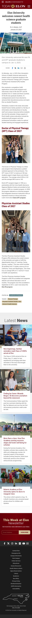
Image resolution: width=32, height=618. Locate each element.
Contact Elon (16, 550)
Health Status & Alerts (16, 568)
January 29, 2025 (16, 29)
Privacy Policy (16, 581)
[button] (3, 2)
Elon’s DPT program (19, 198)
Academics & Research (16, 295)
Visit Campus (16, 558)
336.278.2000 (16, 608)
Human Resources (16, 566)
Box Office (16, 578)
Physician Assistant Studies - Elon (11, 301)
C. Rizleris (15, 27)
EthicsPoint (16, 563)
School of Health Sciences (9, 304)
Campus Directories (16, 556)
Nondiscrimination (16, 583)
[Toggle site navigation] (28, 6)
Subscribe (24, 532)
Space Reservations (16, 571)
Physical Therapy (13, 299)
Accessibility (16, 588)
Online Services (16, 561)
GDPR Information (16, 586)
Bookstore (16, 576)
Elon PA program (7, 287)
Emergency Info (16, 553)
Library (16, 573)
